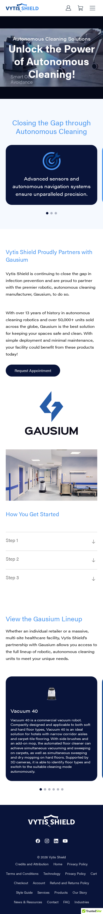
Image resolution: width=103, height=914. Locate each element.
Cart (94, 873)
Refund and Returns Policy (69, 883)
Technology (51, 873)
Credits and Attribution (32, 864)
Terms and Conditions (22, 873)
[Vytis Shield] (22, 7)
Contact (52, 902)
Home (57, 864)
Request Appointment (33, 370)
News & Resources (28, 902)
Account (39, 883)
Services (43, 892)
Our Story (80, 892)
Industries (81, 902)
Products (61, 892)
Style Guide (24, 892)
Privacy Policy (77, 864)
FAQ (66, 902)
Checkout (21, 883)
